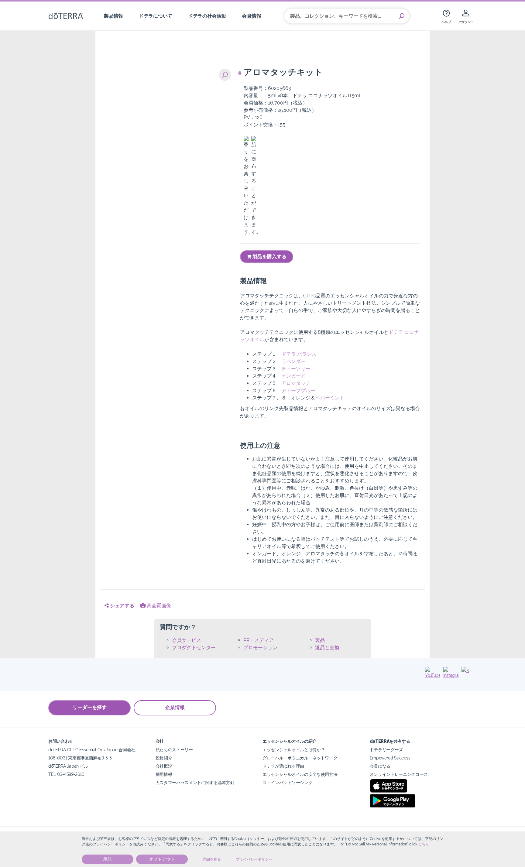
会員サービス (186, 640)
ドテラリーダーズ (386, 749)
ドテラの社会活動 (207, 16)
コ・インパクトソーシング (287, 782)
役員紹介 (164, 757)
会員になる (380, 766)
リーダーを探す (90, 707)
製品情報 (113, 16)
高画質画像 (158, 605)
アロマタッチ (296, 383)
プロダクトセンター (194, 647)
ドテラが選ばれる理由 (283, 766)
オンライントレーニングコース (399, 774)
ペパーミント (330, 398)
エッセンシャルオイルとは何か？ (293, 749)
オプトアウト (162, 859)
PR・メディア (258, 640)
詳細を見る (212, 859)
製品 (320, 640)
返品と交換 (327, 647)
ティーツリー (296, 369)
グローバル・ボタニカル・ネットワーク (299, 757)
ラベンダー (293, 361)
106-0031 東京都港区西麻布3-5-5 (80, 757)
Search (401, 16)
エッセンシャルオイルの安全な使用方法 (299, 774)
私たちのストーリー (174, 749)
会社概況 (164, 766)
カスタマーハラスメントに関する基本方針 (195, 782)
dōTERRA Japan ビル (68, 766)
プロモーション (260, 647)
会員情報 (251, 16)
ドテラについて (155, 16)
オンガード (293, 376)
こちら (423, 844)
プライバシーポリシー (254, 859)
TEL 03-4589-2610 (66, 774)
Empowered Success (390, 757)
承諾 (107, 859)
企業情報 (175, 707)
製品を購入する (269, 256)
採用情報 (164, 774)
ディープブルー (298, 390)
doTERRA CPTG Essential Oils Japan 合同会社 (91, 749)
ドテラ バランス (299, 354)
